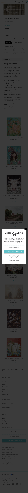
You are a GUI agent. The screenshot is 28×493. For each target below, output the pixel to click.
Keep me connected (15, 251)
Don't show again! (14, 260)
